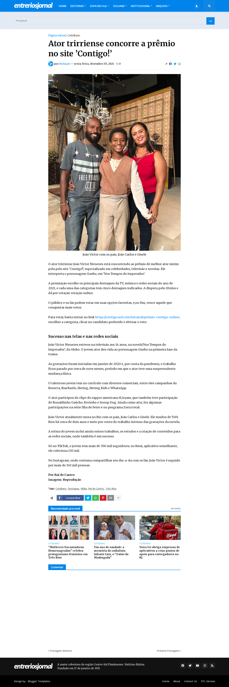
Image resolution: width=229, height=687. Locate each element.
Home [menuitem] (62, 6)
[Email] (110, 498)
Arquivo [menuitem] (161, 6)
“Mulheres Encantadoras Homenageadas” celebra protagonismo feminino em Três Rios (68, 552)
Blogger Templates (39, 681)
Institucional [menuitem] (140, 6)
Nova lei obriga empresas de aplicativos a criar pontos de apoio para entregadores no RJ (159, 552)
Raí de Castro (96, 488)
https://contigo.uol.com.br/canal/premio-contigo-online (137, 317)
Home (165, 681)
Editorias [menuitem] (77, 6)
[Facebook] (170, 63)
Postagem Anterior (61, 650)
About (176, 681)
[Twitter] (175, 63)
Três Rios (111, 488)
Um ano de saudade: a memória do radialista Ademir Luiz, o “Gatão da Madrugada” (111, 552)
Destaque (73, 488)
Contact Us (190, 681)
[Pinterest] (103, 498)
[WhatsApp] (179, 63)
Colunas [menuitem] (119, 6)
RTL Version (208, 681)
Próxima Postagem (168, 650)
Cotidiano (74, 35)
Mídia (84, 488)
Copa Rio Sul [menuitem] (98, 6)
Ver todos (176, 508)
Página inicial (57, 35)
